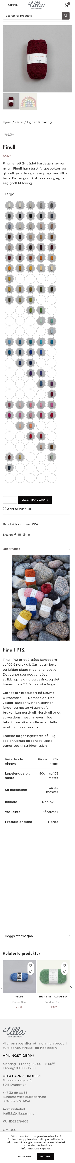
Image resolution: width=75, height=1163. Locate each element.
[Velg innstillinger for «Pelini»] (30, 972)
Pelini (19, 996)
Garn (19, 122)
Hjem (7, 122)
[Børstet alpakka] (53, 976)
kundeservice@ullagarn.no (24, 1097)
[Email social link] (19, 534)
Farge (9, 194)
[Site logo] (36, 5)
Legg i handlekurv (35, 499)
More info (25, 1156)
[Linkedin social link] (29, 534)
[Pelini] (19, 976)
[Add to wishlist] (30, 965)
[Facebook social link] (15, 534)
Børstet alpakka (53, 996)
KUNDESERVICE (15, 1121)
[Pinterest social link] (24, 534)
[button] (71, 987)
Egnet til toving (39, 122)
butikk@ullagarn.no (18, 1113)
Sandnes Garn (53, 1002)
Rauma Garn (19, 1002)
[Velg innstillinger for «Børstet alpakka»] (64, 972)
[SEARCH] (66, 16)
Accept (45, 1156)
